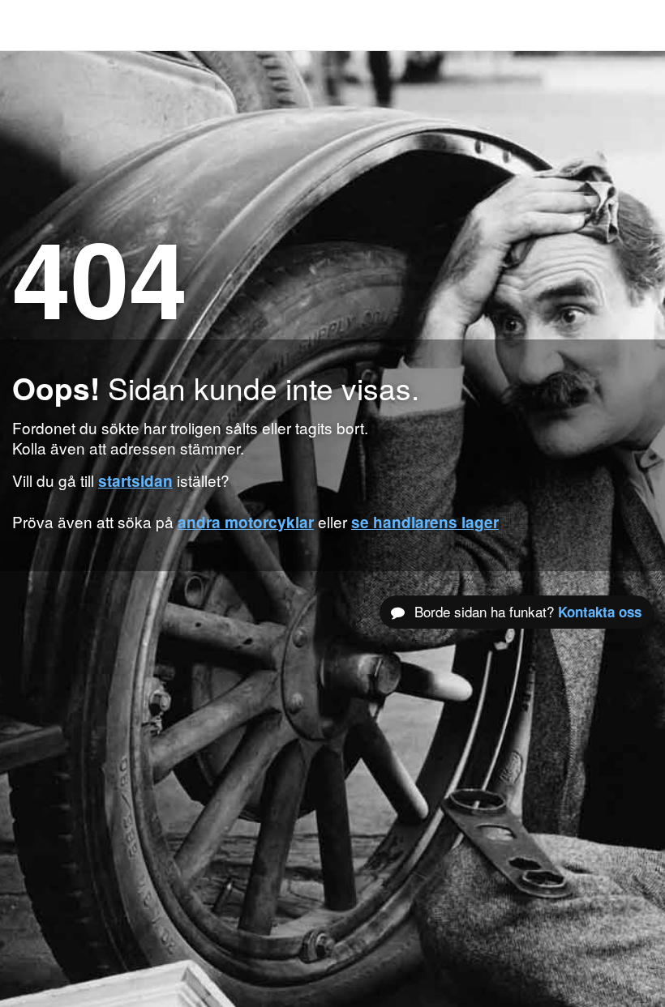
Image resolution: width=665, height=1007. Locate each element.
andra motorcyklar (246, 522)
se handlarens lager (425, 522)
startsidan (135, 481)
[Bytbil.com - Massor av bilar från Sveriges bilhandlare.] (36, 25)
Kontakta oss (599, 611)
